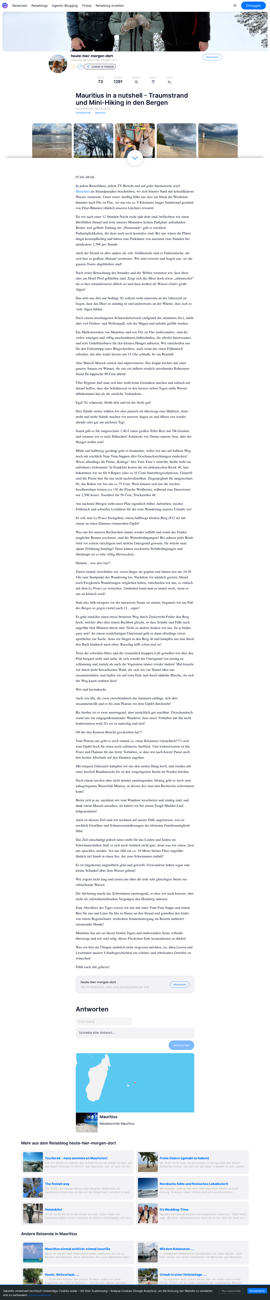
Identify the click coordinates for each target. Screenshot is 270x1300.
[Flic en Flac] (52, 143)
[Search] (235, 5)
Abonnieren (212, 57)
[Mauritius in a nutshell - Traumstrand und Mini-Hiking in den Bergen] (176, 143)
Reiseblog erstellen (110, 6)
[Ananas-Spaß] (135, 143)
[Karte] (135, 1082)
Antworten (181, 1045)
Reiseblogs (39, 6)
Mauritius (83, 191)
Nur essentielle (231, 1290)
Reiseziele (19, 6)
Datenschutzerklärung (40, 1295)
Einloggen (253, 6)
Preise (86, 6)
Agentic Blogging (65, 6)
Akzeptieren (257, 1290)
